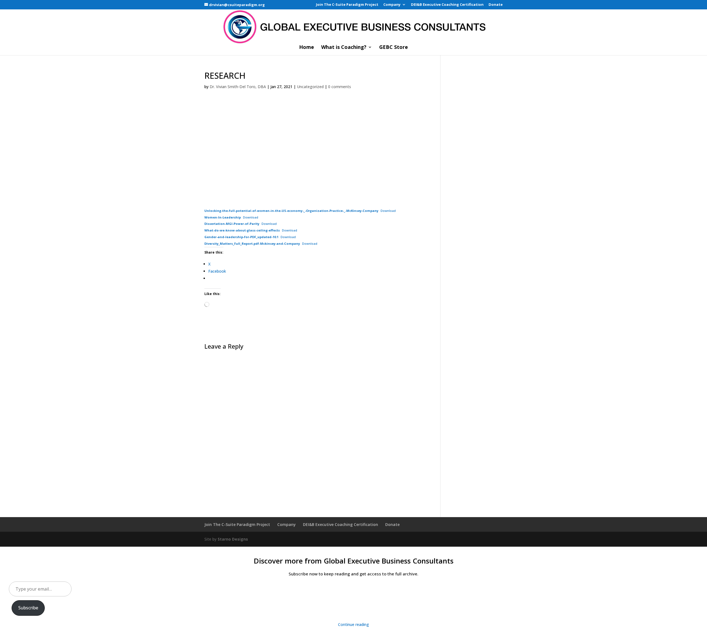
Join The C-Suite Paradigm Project (347, 5)
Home (306, 47)
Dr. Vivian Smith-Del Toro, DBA (238, 86)
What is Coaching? (343, 47)
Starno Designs (233, 539)
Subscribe (28, 608)
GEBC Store (393, 47)
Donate (496, 5)
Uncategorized (310, 86)
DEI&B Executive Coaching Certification (447, 5)
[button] (209, 153)
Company (391, 5)
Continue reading (353, 624)
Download (388, 211)
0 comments (339, 86)
